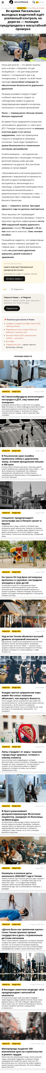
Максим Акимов (38, 8)
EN (40, 2)
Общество (22, 8)
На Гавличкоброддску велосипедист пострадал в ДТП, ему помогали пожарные (23, 399)
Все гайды (10, 341)
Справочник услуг (13, 344)
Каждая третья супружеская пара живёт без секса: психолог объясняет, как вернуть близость (21, 695)
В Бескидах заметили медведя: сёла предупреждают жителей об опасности (23, 992)
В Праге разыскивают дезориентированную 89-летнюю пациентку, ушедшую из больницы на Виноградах (22, 815)
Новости (6, 392)
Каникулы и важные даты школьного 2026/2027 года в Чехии (22, 875)
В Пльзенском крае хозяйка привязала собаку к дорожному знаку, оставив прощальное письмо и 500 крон (23, 460)
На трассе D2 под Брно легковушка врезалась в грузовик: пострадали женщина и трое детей (22, 580)
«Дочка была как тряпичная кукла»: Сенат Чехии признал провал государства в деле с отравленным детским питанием (23, 934)
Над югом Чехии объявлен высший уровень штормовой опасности (22, 638)
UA (43, 2)
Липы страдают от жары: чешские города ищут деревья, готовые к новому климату (22, 754)
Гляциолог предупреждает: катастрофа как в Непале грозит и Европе (22, 520)
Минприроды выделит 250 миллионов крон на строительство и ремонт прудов (22, 1051)
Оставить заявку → (14, 279)
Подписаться (11, 308)
